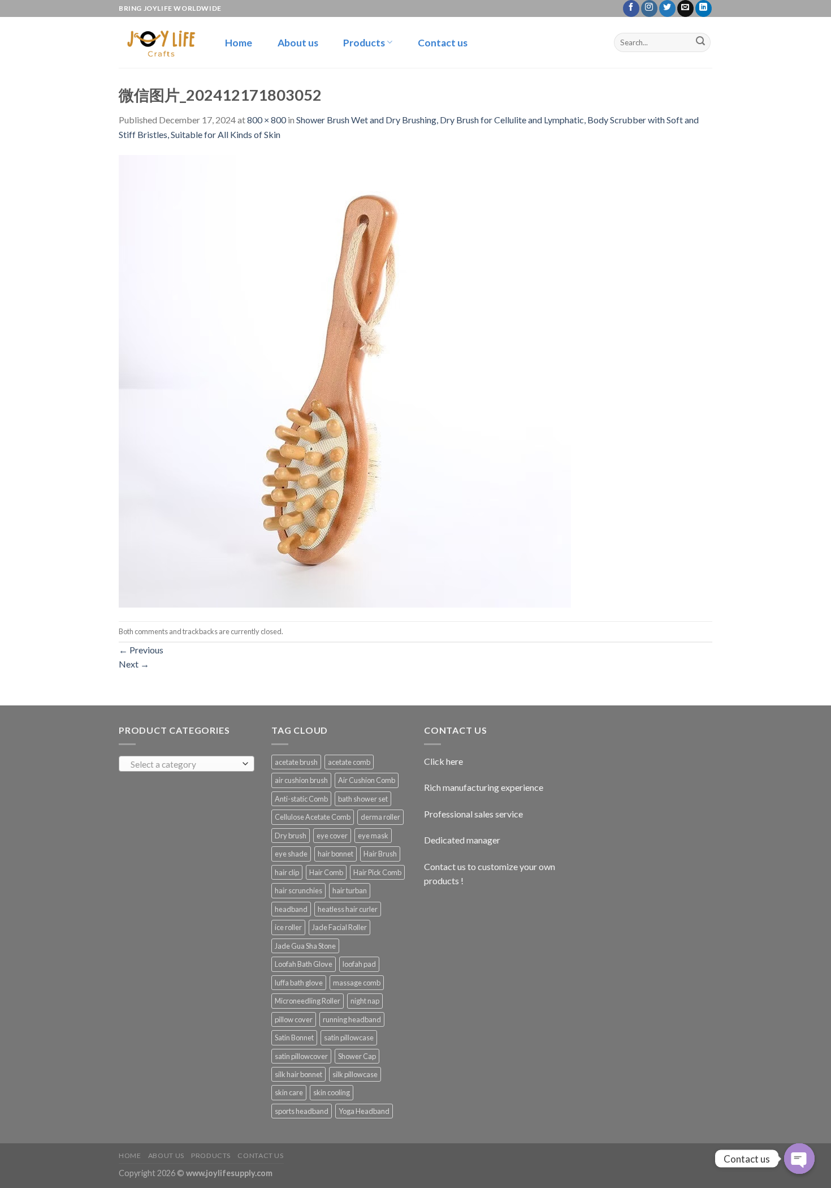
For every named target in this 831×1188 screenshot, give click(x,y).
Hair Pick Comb (377, 872)
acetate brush (296, 762)
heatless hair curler (348, 909)
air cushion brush (301, 780)
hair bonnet (335, 853)
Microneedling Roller (307, 1000)
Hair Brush (380, 853)
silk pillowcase (355, 1074)
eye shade (291, 853)
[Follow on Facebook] (631, 8)
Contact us (443, 43)
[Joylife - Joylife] (160, 42)
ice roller (288, 927)
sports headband (301, 1111)
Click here (443, 761)
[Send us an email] (685, 8)
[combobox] (186, 764)
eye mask (373, 835)
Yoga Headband (364, 1111)
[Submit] (700, 42)
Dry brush (290, 835)
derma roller (380, 816)
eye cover (332, 835)
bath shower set (363, 798)
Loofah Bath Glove (303, 964)
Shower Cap (357, 1056)
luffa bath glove (299, 982)
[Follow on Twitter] (667, 8)
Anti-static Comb (301, 798)
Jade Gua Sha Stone (305, 945)
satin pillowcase (349, 1037)
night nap (364, 1000)
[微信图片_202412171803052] (345, 380)
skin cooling (331, 1092)
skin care (289, 1092)
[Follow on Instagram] (649, 8)
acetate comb (349, 762)
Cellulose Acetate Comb (312, 816)
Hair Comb (326, 872)
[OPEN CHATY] (799, 1158)
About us (298, 43)
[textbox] (184, 764)
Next (134, 663)
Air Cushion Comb (366, 780)
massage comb (356, 982)
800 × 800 (266, 119)
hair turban (349, 890)
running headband (352, 1019)
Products (364, 43)
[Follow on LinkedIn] (703, 8)
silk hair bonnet (298, 1074)
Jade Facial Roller (339, 927)
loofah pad (359, 964)
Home (238, 43)
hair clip (287, 872)
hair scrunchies (298, 890)
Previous (141, 649)
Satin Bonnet (294, 1037)
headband (291, 909)
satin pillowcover (301, 1056)
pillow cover (294, 1019)
